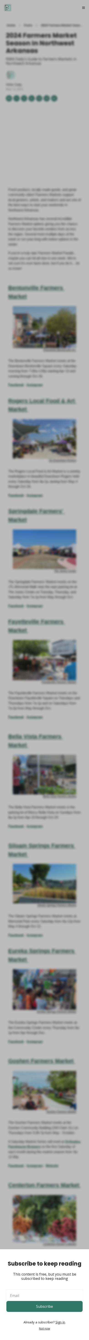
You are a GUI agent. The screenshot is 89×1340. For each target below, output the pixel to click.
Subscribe (44, 1306)
